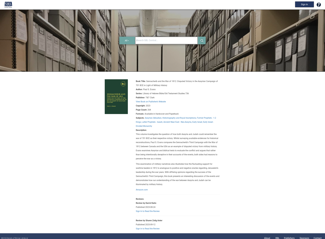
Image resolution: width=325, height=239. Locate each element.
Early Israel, (197, 122)
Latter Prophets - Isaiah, (152, 122)
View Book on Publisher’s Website (151, 101)
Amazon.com (142, 189)
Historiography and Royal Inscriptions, (179, 118)
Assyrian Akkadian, (153, 118)
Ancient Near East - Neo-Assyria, (177, 122)
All (126, 40)
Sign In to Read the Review (148, 211)
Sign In (304, 4)
